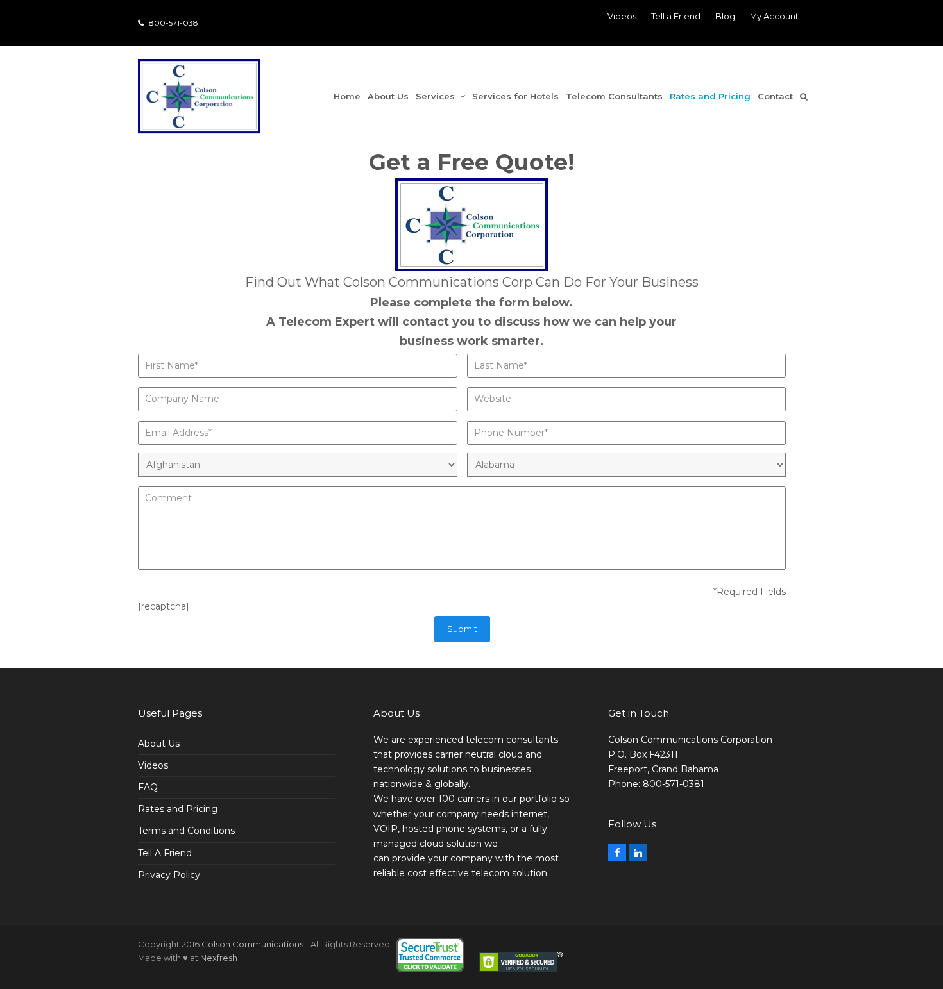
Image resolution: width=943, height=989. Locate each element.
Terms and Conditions (186, 830)
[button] (807, 96)
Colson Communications (252, 944)
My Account (774, 16)
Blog (725, 16)
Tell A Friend (165, 853)
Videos (621, 16)
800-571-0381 (174, 23)
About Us (159, 743)
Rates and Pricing (177, 809)
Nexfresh (218, 957)
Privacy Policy (169, 875)
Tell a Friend (676, 16)
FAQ (148, 787)
